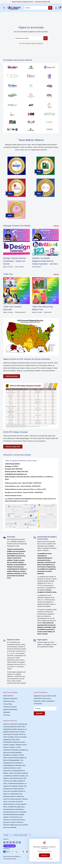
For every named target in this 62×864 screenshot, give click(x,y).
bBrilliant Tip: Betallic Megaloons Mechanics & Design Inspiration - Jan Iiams (45, 261)
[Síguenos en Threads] (7, 842)
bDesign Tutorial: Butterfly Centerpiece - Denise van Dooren (14, 261)
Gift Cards (6, 715)
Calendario (6, 712)
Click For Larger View (13, 446)
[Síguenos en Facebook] (4, 842)
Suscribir (39, 713)
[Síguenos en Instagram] (10, 842)
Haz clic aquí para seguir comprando (31, 43)
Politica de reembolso (10, 698)
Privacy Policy (7, 704)
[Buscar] (50, 8)
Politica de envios (12, 376)
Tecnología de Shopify (9, 859)
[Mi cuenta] (56, 8)
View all (56, 226)
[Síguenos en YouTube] (17, 842)
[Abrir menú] (4, 7)
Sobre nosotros (8, 696)
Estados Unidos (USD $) (20, 835)
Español (6, 835)
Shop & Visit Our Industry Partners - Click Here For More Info (31, 2)
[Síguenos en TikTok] (20, 842)
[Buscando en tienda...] (45, 38)
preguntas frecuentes (10, 709)
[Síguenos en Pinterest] (13, 842)
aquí (24, 370)
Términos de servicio (10, 707)
